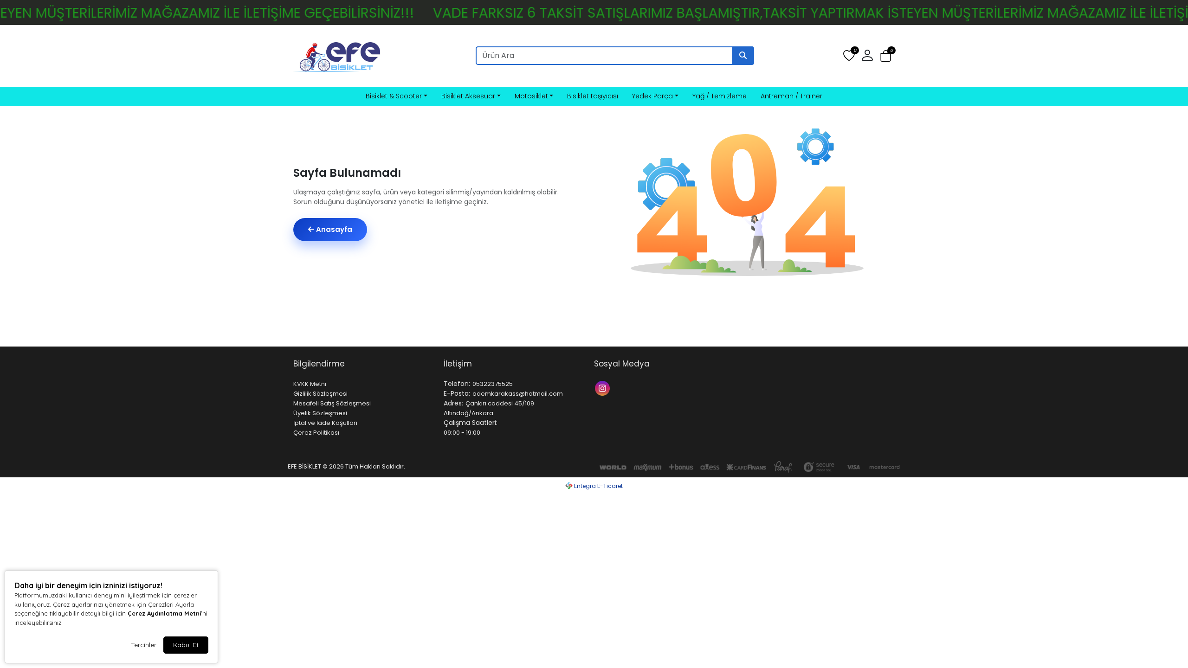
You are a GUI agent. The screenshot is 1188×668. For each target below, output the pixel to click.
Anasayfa (333, 229)
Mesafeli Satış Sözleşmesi (332, 403)
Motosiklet (531, 96)
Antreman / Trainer (791, 96)
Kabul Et (186, 645)
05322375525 (492, 383)
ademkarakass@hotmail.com (517, 393)
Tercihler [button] (143, 645)
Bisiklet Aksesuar (468, 96)
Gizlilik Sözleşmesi (320, 393)
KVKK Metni (309, 383)
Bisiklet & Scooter (394, 96)
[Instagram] (603, 387)
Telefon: (457, 383)
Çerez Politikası (316, 432)
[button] (885, 56)
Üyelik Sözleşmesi (320, 413)
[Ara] (743, 55)
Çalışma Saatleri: (470, 422)
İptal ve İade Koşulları (325, 422)
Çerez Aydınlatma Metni (164, 613)
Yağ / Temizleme (719, 96)
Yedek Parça (652, 96)
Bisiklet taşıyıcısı (592, 96)
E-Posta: (457, 393)
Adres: (453, 403)
